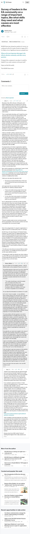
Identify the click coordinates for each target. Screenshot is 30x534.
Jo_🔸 (5, 498)
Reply (3, 260)
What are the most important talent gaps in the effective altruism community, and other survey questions (13, 55)
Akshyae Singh (7, 515)
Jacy (5, 100)
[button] (3, 101)
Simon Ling (6, 527)
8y (7, 100)
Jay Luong (14, 521)
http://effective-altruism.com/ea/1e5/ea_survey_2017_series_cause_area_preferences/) (15, 171)
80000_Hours (8, 30)
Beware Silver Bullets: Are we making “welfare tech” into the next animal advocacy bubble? (14, 485)
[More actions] (28, 37)
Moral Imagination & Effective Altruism (14, 474)
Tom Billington (12, 486)
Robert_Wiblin (8, 263)
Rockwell (6, 486)
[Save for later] (22, 37)
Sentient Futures (8, 521)
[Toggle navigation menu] (2, 2)
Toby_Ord (6, 475)
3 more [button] (22, 41)
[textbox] (14, 88)
